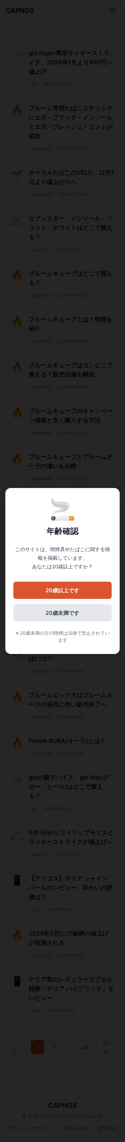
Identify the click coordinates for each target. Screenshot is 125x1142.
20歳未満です (62, 613)
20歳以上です (62, 590)
